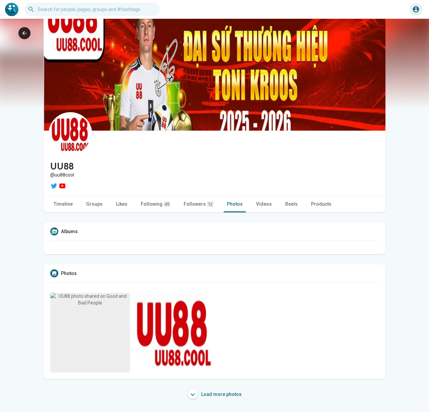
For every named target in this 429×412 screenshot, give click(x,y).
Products (321, 204)
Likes (121, 204)
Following (155, 204)
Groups (94, 204)
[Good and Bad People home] (11, 9)
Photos (235, 204)
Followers (198, 204)
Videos (264, 204)
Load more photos (221, 394)
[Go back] (24, 33)
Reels (291, 204)
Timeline (63, 204)
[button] (416, 9)
